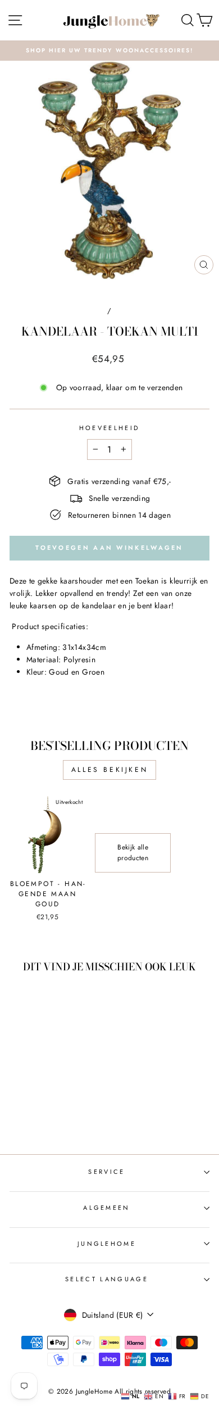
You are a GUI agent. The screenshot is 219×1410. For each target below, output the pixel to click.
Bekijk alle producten (132, 852)
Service (106, 1171)
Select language (106, 1279)
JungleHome (106, 1243)
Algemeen (106, 1207)
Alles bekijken (109, 770)
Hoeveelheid (109, 427)
